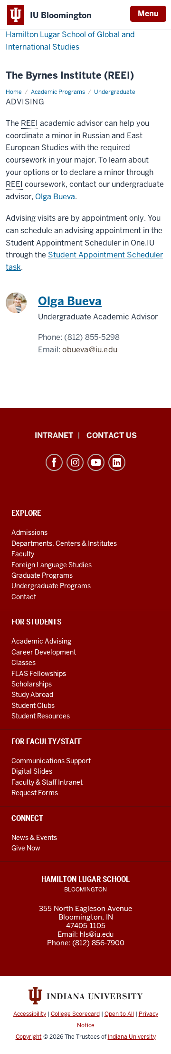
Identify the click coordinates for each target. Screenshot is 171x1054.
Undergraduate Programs (51, 586)
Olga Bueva (55, 197)
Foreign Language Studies (51, 565)
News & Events (34, 837)
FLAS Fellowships (38, 673)
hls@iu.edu (97, 934)
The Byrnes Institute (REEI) (70, 75)
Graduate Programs (42, 575)
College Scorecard (75, 1014)
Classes (23, 662)
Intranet (54, 435)
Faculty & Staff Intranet (47, 782)
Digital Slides (31, 771)
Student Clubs (33, 705)
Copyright (29, 1037)
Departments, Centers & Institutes (64, 543)
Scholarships (31, 684)
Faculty (22, 554)
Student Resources (40, 716)
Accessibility (29, 1014)
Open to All (119, 1014)
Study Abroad (32, 694)
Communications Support (51, 761)
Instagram (75, 462)
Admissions (29, 532)
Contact (23, 597)
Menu (148, 14)
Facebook (54, 462)
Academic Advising (41, 641)
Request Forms (34, 792)
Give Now (25, 848)
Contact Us (111, 435)
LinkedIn (116, 462)
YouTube (95, 462)
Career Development (43, 652)
